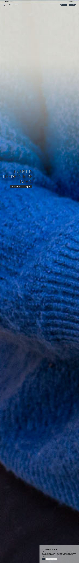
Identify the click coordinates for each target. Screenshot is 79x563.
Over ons (11, 4)
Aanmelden (72, 4)
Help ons (17, 4)
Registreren (63, 4)
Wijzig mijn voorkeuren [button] (51, 558)
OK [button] (43, 558)
